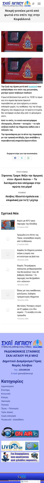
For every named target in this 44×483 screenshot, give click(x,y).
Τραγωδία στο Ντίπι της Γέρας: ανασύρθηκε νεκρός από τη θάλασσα (29, 238)
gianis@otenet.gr (25, 373)
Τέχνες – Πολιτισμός (10, 408)
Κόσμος (4, 397)
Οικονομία (5, 401)
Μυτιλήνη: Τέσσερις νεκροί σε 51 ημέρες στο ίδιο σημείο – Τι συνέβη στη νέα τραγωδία (29, 311)
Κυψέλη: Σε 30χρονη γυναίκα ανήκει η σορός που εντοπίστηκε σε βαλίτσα (29, 253)
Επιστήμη (5, 390)
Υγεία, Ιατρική (7, 412)
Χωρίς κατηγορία (8, 416)
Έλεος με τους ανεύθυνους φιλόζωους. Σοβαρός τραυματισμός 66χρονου (29, 293)
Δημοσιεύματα (7, 386)
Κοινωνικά (5, 394)
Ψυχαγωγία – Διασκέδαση (12, 420)
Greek (25, 481)
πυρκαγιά (33, 86)
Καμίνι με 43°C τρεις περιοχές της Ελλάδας (27, 222)
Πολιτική (5, 405)
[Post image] (8, 225)
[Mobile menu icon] (39, 3)
